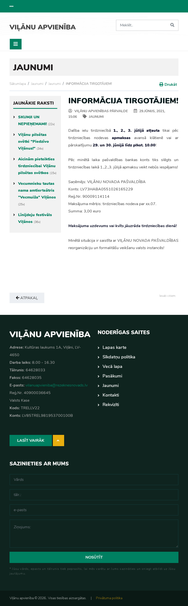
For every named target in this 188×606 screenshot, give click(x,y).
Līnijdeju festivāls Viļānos (35, 218)
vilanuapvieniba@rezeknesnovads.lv (56, 385)
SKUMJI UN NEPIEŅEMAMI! (36, 120)
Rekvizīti (111, 405)
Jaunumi (37, 83)
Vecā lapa (112, 366)
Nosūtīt (94, 557)
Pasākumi (112, 376)
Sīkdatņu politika (119, 357)
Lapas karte (115, 347)
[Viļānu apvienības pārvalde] (43, 25)
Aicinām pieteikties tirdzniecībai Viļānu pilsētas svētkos (37, 166)
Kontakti (111, 395)
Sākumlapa (18, 83)
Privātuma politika (109, 598)
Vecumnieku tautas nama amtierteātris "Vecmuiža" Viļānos (37, 193)
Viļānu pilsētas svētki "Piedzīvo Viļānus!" (33, 141)
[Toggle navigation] (16, 44)
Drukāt (170, 84)
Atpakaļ (28, 298)
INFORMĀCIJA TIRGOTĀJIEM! (89, 83)
